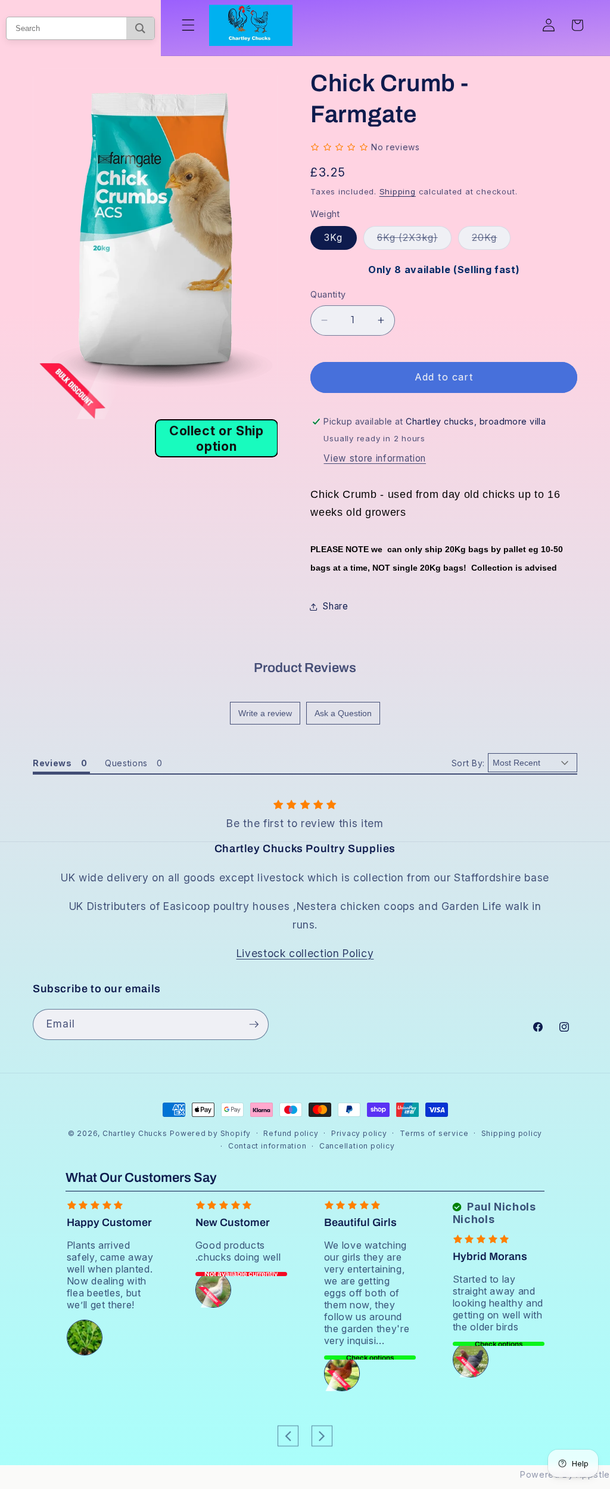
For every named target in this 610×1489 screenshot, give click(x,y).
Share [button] (335, 606)
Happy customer (109, 1222)
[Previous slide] (288, 1435)
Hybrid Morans (490, 1256)
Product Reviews (305, 668)
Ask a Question (343, 713)
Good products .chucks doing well (238, 1251)
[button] (188, 25)
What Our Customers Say (141, 1178)
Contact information (267, 1145)
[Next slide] (322, 1435)
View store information (374, 458)
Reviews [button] (52, 763)
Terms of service (434, 1133)
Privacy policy (359, 1133)
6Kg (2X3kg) (414, 240)
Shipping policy (512, 1133)
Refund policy (290, 1133)
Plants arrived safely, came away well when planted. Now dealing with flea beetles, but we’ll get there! (110, 1275)
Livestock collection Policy (305, 953)
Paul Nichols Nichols (494, 1212)
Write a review (265, 713)
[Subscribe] (253, 1024)
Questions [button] (126, 763)
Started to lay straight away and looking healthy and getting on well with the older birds (498, 1303)
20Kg (491, 240)
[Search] (140, 28)
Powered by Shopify (210, 1133)
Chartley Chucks (134, 1133)
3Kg (333, 237)
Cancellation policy (357, 1145)
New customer (232, 1222)
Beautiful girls (360, 1222)
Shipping (397, 191)
